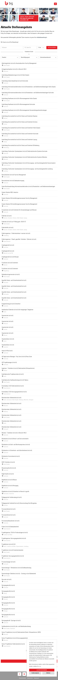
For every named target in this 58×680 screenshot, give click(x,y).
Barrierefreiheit (22, 678)
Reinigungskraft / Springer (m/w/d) (11, 620)
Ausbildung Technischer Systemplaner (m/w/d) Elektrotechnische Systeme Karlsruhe (24, 151)
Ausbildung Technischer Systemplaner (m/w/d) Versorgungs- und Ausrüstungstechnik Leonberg (27, 169)
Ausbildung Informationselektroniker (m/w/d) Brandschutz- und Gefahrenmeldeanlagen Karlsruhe (28, 93)
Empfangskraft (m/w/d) (8, 245)
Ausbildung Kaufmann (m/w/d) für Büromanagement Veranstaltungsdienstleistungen (24, 110)
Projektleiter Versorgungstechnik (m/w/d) (13, 556)
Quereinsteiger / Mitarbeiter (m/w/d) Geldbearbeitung (16, 568)
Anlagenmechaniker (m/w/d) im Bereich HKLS (14, 69)
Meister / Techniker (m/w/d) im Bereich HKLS (14, 433)
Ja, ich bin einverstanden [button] (42, 670)
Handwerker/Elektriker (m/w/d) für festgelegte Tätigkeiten (17, 310)
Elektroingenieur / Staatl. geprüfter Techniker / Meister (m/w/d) (19, 239)
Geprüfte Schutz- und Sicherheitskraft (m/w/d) (14, 280)
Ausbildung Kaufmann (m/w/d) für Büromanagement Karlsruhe (18, 104)
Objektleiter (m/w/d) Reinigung (10, 486)
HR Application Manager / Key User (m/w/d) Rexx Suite (17, 356)
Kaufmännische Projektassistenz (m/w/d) (13, 374)
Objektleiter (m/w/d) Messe (9, 480)
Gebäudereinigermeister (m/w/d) (11, 274)
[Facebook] (19, 674)
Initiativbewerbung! (42, 37)
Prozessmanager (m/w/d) (8, 562)
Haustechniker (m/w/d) (8, 339)
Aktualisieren (52, 47)
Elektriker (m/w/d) (6, 216)
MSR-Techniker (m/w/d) (8, 462)
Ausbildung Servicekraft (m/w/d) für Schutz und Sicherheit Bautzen (19, 116)
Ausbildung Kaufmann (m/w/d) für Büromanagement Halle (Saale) (19, 98)
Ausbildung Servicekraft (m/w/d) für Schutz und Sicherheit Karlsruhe (20, 134)
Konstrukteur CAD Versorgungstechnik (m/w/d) (14, 392)
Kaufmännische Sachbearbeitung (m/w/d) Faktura (15, 380)
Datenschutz (30, 678)
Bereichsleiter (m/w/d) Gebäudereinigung (13, 181)
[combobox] (41, 47)
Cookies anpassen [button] (35, 673)
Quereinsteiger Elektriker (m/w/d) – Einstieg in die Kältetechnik (19, 573)
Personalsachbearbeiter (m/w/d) (10, 521)
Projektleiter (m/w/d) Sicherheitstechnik (12, 550)
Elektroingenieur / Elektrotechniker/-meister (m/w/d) (16, 233)
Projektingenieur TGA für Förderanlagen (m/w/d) (15, 532)
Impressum (36, 678)
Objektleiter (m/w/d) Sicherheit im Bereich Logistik (15, 491)
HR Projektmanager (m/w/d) (9, 362)
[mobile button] (55, 4)
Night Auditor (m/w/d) (8, 474)
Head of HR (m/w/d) (7, 351)
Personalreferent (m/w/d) (8, 509)
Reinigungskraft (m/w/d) (8, 585)
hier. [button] (40, 666)
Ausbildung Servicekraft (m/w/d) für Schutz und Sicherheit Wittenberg (20, 145)
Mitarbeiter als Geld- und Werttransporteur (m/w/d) (16, 444)
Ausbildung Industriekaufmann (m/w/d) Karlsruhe (15, 81)
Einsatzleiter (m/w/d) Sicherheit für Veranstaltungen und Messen (19, 210)
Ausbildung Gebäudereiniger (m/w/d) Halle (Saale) (15, 75)
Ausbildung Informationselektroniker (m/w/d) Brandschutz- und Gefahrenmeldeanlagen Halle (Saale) (29, 87)
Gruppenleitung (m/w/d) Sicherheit (11, 304)
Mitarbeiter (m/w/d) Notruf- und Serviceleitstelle (15, 439)
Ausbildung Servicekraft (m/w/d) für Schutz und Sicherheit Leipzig (19, 139)
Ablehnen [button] (48, 673)
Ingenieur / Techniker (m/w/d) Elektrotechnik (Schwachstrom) (18, 368)
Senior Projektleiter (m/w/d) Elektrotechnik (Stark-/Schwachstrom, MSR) (21, 632)
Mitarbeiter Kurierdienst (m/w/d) (11, 456)
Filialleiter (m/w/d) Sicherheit (10, 263)
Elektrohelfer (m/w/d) (7, 227)
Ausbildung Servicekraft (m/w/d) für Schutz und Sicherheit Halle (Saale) (21, 128)
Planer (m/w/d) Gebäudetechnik (10, 527)
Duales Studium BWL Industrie (10, 192)
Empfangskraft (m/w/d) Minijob (10, 257)
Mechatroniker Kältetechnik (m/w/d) (11, 398)
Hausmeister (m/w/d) (7, 315)
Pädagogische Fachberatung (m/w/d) (12, 497)
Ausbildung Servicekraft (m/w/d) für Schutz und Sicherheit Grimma (19, 122)
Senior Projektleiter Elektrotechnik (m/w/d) (13, 644)
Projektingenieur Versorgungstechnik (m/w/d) (14, 538)
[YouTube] (24, 674)
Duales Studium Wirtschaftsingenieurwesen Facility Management (19, 198)
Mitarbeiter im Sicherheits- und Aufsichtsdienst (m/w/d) (17, 450)
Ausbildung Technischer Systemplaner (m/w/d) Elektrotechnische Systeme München (24, 157)
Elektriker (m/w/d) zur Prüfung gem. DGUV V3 (14, 222)
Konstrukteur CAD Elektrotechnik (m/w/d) (13, 386)
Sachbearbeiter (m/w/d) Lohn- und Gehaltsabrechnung (16, 626)
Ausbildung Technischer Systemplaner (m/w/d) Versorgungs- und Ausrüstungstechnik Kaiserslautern (29, 163)
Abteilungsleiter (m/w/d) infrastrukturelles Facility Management (19, 63)
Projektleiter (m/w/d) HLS (8, 544)
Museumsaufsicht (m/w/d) (9, 468)
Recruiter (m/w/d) (6, 579)
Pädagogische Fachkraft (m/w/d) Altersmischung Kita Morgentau (19, 503)
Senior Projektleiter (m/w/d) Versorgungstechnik (15, 638)
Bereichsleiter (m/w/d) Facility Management (14, 175)
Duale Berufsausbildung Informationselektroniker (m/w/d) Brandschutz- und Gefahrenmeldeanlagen (28, 186)
